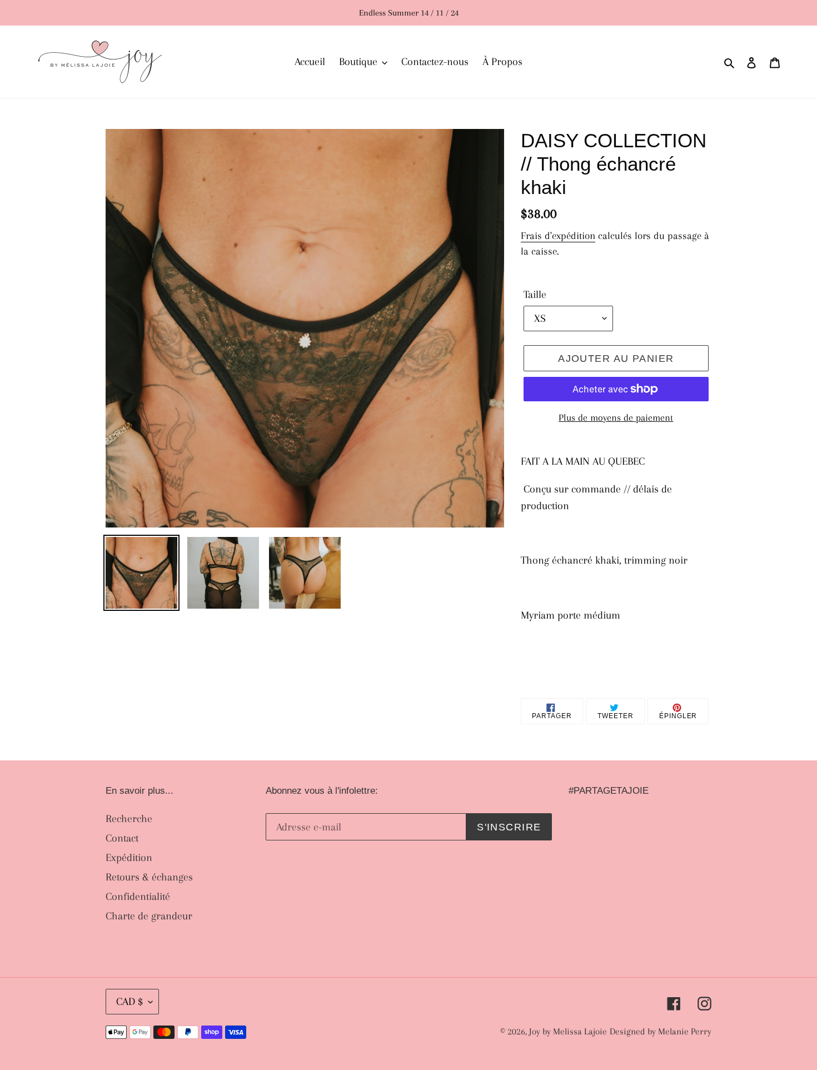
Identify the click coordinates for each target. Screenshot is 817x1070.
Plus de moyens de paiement (616, 417)
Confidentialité (138, 896)
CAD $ (129, 1002)
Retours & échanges (149, 877)
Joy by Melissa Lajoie (568, 1031)
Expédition (129, 858)
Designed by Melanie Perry (660, 1031)
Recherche (129, 819)
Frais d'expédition (558, 235)
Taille (535, 294)
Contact (122, 838)
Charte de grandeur (149, 916)
